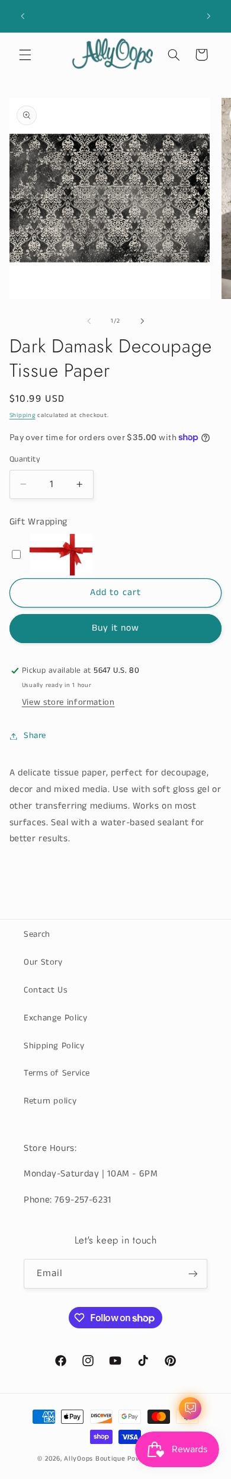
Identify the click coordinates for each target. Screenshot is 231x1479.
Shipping (22, 415)
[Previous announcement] (22, 16)
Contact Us (45, 990)
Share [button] (35, 736)
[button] (24, 54)
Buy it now (116, 628)
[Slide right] (142, 321)
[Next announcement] (208, 16)
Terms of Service (57, 1073)
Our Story (43, 962)
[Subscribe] (193, 1273)
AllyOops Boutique (95, 1459)
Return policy (50, 1101)
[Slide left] (89, 321)
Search (37, 934)
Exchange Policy (55, 1018)
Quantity (24, 459)
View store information (68, 702)
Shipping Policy (54, 1046)
